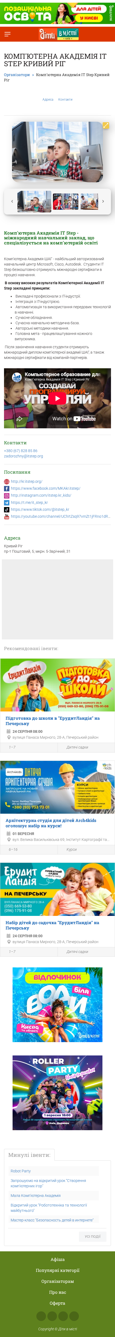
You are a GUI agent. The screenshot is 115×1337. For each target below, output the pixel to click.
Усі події (93, 1237)
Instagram (52, 1316)
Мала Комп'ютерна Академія (36, 1195)
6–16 (13, 849)
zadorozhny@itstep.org (23, 456)
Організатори (17, 74)
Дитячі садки (77, 747)
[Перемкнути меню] (7, 34)
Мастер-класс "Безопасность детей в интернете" (52, 1220)
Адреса (48, 99)
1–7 (12, 747)
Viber (74, 1316)
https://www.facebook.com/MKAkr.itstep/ (45, 488)
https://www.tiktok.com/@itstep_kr (40, 509)
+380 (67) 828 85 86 (20, 451)
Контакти (65, 99)
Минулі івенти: (29, 1154)
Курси (72, 849)
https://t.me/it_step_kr (29, 502)
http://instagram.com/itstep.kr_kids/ (41, 495)
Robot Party (21, 1171)
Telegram (63, 1316)
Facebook (41, 1316)
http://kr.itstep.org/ (27, 481)
